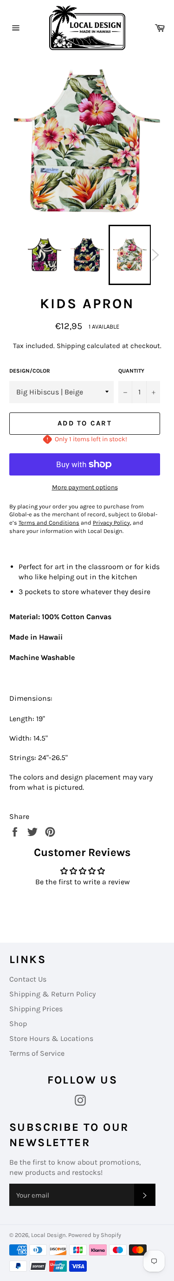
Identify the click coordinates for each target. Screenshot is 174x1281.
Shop (18, 1023)
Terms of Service (36, 1053)
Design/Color (29, 371)
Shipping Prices (36, 1008)
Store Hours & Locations (51, 1038)
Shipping (71, 346)
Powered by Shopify (94, 1234)
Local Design (48, 1234)
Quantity (131, 371)
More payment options (85, 487)
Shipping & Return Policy (52, 993)
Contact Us (27, 979)
